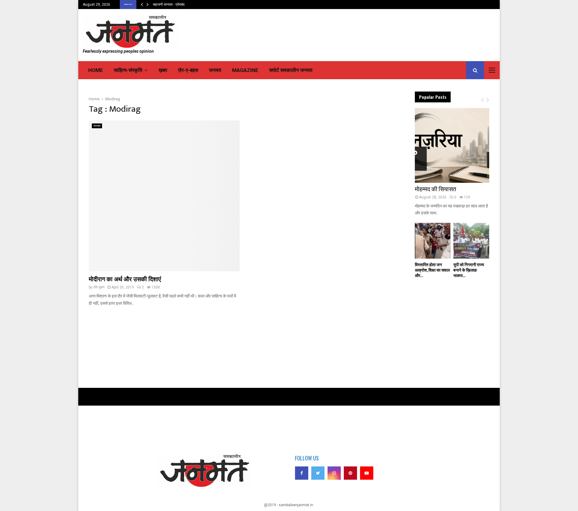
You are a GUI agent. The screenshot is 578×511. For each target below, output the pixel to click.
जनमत (215, 70)
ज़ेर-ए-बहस (188, 70)
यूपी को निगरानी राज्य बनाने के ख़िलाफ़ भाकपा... (468, 270)
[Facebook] (301, 473)
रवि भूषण (98, 287)
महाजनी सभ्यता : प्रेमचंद (169, 5)
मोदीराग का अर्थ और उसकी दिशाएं (125, 279)
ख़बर (163, 70)
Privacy (133, 424)
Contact (133, 432)
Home (95, 70)
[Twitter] (318, 473)
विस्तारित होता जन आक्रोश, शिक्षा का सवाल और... (432, 270)
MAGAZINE (245, 70)
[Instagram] (334, 473)
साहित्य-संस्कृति (128, 70)
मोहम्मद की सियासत (435, 189)
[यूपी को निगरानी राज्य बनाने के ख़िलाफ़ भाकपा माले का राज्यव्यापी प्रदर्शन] (471, 241)
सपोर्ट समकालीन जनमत (290, 70)
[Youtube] (366, 473)
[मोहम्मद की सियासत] (452, 145)
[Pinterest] (350, 473)
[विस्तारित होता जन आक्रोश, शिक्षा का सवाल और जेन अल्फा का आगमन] (433, 241)
